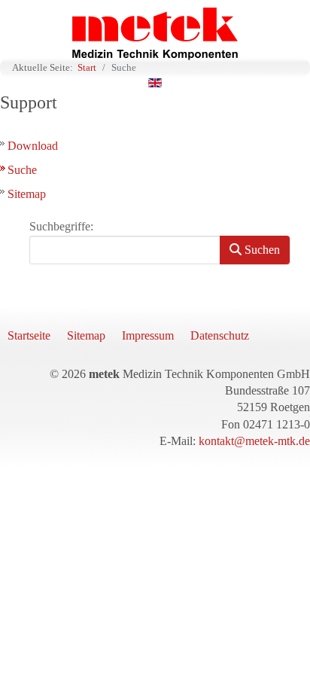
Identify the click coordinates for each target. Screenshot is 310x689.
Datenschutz (219, 335)
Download (33, 145)
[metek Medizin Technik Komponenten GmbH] (155, 34)
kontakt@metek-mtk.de (254, 440)
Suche (22, 169)
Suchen (261, 249)
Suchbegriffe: (61, 226)
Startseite (29, 335)
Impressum (148, 335)
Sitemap (27, 193)
